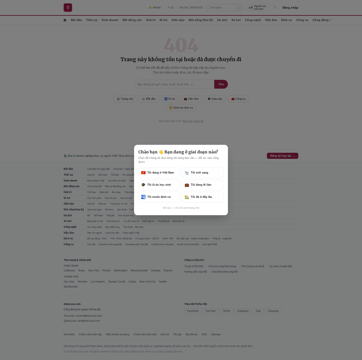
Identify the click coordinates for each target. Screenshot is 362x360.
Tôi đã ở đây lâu (198, 197)
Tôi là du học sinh (156, 185)
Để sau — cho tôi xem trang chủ (181, 207)
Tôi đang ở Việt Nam (157, 173)
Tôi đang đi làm (198, 185)
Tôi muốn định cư (156, 197)
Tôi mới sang (196, 173)
